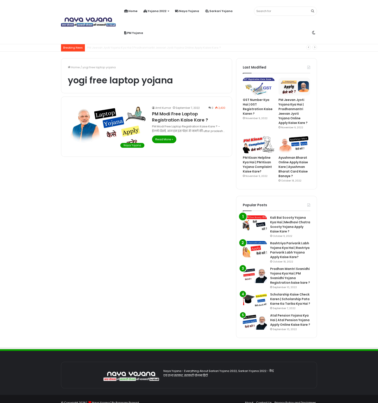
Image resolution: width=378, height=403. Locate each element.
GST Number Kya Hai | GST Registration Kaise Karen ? (258, 107)
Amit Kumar (163, 108)
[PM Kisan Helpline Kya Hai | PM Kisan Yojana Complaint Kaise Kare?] (259, 144)
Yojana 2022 (156, 11)
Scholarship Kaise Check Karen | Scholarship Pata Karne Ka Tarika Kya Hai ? (290, 299)
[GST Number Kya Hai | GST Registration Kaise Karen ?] (259, 86)
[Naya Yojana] (88, 22)
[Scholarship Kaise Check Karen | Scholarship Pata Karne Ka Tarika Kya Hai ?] (255, 300)
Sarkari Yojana (221, 11)
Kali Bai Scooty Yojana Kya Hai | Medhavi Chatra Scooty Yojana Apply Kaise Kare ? (290, 224)
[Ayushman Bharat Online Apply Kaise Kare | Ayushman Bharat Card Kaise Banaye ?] (294, 144)
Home (132, 11)
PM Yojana (134, 33)
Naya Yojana (188, 11)
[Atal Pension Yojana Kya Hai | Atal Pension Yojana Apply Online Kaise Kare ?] (255, 321)
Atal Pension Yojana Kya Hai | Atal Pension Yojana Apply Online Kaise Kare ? (290, 320)
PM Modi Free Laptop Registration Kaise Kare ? (180, 117)
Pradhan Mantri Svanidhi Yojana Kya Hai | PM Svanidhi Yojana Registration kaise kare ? (290, 276)
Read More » (164, 139)
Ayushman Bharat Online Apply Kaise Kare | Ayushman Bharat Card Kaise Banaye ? (293, 166)
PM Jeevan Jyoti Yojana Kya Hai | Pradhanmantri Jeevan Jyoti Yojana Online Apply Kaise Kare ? (293, 111)
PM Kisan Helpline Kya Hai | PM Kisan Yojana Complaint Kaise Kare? (257, 164)
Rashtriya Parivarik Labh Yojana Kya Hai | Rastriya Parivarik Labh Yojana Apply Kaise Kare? (290, 250)
